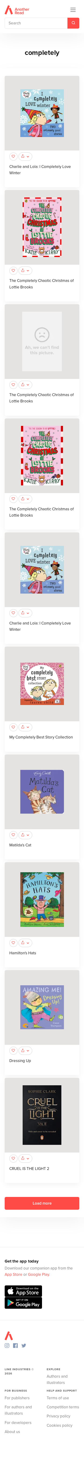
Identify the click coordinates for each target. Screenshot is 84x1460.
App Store (13, 1274)
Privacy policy (58, 1416)
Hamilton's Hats (22, 953)
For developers (18, 1422)
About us (12, 1431)
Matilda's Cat (20, 845)
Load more (42, 1203)
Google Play (38, 1274)
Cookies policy (59, 1425)
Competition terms (63, 1407)
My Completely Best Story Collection (41, 737)
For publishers (17, 1398)
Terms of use (58, 1398)
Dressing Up (20, 1060)
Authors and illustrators (57, 1379)
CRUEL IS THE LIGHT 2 (29, 1168)
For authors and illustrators (18, 1410)
